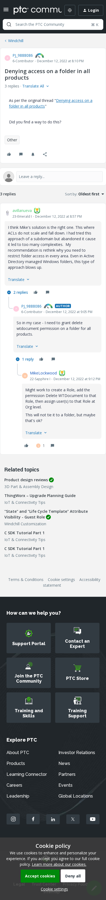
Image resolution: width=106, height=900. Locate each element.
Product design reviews (26, 479)
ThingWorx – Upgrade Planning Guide (40, 495)
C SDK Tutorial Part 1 (24, 532)
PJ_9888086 (23, 55)
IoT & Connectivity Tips (24, 502)
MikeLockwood (43, 373)
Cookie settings (61, 579)
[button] (6, 11)
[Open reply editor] (53, 176)
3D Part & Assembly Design (28, 486)
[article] (53, 252)
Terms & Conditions (25, 579)
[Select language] (69, 10)
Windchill (15, 40)
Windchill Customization (25, 523)
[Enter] (9, 24)
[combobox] (53, 24)
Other (12, 139)
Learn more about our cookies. (59, 864)
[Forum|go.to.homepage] (34, 10)
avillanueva (22, 210)
